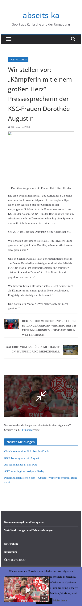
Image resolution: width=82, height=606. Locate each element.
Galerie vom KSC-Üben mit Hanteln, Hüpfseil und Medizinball (33, 349)
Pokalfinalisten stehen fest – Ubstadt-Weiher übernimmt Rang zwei (40, 480)
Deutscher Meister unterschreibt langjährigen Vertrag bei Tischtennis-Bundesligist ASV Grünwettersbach (49, 328)
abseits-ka (41, 15)
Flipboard (27, 430)
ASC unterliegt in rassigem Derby (24, 471)
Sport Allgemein (18, 60)
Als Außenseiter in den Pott (20, 464)
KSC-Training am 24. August (21, 458)
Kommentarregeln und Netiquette (23, 522)
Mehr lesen (60, 600)
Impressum (10, 552)
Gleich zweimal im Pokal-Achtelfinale (26, 451)
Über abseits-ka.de (15, 560)
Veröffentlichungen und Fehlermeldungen (28, 530)
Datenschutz (11, 544)
